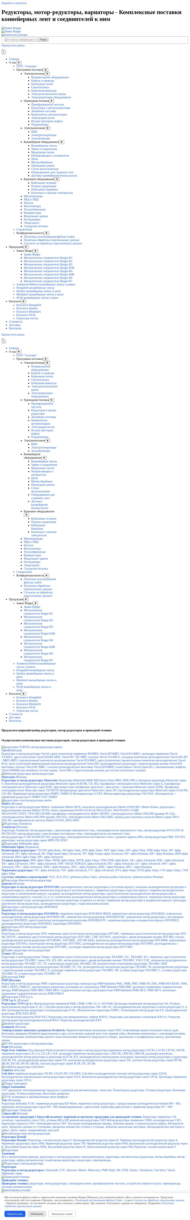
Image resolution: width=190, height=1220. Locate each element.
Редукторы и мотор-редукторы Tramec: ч (94, 965)
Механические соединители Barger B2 (48, 261)
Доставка (15, 325)
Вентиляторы (32, 206)
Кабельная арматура (44, 90)
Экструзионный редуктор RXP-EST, (90, 1018)
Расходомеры (32, 219)
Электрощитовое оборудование (51, 97)
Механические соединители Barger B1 (48, 257)
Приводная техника (14, 1180)
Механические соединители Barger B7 (48, 281)
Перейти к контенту (14, 3)
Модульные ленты (42, 152)
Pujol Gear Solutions (14, 1050)
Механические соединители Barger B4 (48, 271)
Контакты (15, 328)
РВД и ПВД (31, 199)
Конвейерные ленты (44, 145)
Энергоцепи (31, 222)
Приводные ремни (43, 165)
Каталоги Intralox (27, 308)
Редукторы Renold (13, 1136)
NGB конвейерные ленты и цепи (37, 297)
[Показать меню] (2, 49)
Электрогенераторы (43, 135)
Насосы (28, 202)
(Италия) (14, 777)
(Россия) (13, 1070)
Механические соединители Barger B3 (48, 264)
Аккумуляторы (40, 138)
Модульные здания (36, 216)
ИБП (34, 131)
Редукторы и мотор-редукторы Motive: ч (88, 808)
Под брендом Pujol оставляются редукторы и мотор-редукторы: (94, 1057)
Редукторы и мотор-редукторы (50, 107)
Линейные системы (43, 111)
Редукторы (8, 1166)
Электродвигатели (43, 117)
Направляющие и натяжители (50, 155)
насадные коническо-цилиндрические (146, 757)
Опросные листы (27, 318)
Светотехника (40, 87)
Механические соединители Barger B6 (48, 277)
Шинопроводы (33, 196)
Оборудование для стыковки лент (52, 172)
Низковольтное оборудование (50, 77)
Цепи (34, 158)
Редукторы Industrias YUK (91, 1105)
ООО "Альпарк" (26, 66)
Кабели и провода (42, 80)
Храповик (8, 1153)
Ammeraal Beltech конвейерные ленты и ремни (45, 284)
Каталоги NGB (25, 315)
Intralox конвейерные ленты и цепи (38, 291)
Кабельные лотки (42, 84)
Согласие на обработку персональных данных (53, 243)
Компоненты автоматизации (49, 114)
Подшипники (39, 124)
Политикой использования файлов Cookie (99, 1200)
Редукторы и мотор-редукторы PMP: (94, 988)
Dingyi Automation (13, 1086)
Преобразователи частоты (47, 104)
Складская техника (36, 226)
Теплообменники (35, 209)
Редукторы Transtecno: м (92, 832)
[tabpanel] (95, 730)
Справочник (24, 229)
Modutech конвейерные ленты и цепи (40, 294)
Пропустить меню (12, 45)
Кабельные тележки (43, 182)
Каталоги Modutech (28, 311)
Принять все (14, 1213)
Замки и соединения (44, 148)
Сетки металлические (45, 168)
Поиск (43, 39)
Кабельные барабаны (44, 189)
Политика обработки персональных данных (52, 240)
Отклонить (37, 1213)
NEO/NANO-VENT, (90, 817)
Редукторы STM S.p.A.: (17, 1003)
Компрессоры (32, 212)
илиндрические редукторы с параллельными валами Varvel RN (142, 763)
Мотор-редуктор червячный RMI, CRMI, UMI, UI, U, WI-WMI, (94, 1008)
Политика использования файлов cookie (49, 236)
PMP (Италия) (11, 980)
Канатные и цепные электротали (52, 192)
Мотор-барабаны (42, 162)
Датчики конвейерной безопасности (54, 175)
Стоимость (16, 321)
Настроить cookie (62, 1213)
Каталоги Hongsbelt (28, 305)
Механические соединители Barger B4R (49, 274)
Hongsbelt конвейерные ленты (35, 287)
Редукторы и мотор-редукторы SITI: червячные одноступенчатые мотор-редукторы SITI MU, (93, 940)
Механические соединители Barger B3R (49, 267)
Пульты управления (43, 186)
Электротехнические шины (48, 94)
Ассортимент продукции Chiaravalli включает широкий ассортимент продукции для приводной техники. (71, 1116)
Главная (14, 59)
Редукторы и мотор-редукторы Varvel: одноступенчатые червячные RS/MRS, (89, 755)
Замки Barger (32, 254)
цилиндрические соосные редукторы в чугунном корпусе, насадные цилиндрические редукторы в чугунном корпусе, (94, 895)
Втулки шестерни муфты (47, 121)
